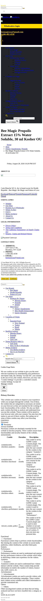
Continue (13, 279)
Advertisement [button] (6, 572)
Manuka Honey (20, 60)
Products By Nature (17, 58)
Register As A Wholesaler (15, 208)
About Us (9, 216)
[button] (3, 5)
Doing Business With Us (14, 101)
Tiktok (3, 196)
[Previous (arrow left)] (2, 599)
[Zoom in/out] (2, 597)
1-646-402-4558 (7, 34)
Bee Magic (14, 50)
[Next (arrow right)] (4, 599)
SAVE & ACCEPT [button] (8, 595)
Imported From (15, 81)
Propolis (18, 62)
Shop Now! (14, 66)
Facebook (4, 194)
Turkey (17, 85)
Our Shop (9, 56)
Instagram (26, 194)
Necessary (7, 424)
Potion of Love (15, 54)
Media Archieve (11, 107)
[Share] (6, 597)
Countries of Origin (13, 76)
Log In (8, 11)
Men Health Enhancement (24, 70)
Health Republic (16, 52)
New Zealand (20, 83)
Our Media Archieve (17, 109)
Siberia (17, 89)
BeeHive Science (12, 91)
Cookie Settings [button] (6, 382)
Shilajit (17, 64)
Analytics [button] (4, 559)
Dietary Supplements (22, 68)
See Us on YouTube (17, 111)
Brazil (17, 87)
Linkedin (33, 194)
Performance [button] (5, 549)
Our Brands (10, 48)
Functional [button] (5, 536)
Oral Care (13, 99)
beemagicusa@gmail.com (12, 32)
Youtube (19, 194)
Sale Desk (13, 103)
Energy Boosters (21, 72)
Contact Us (10, 113)
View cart (5, 279)
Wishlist (8, 204)
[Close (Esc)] (9, 597)
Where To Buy (11, 210)
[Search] (23, 8)
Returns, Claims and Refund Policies (19, 234)
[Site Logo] (10, 17)
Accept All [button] (17, 382)
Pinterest (12, 194)
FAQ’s (8, 212)
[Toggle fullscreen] (4, 597)
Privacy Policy (11, 226)
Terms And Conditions (14, 228)
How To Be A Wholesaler (19, 105)
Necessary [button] (4, 422)
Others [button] (3, 584)
